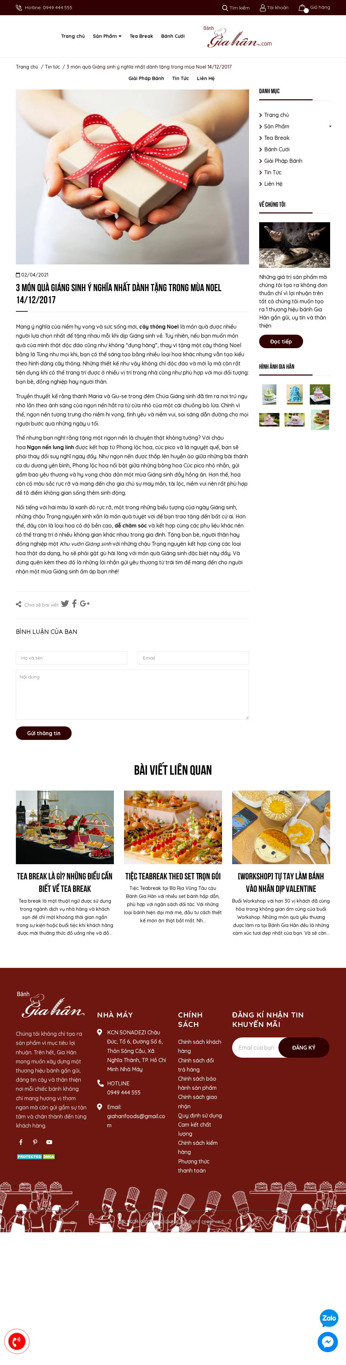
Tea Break (277, 137)
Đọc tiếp (281, 341)
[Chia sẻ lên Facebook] (75, 604)
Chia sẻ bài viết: (41, 605)
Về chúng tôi (272, 204)
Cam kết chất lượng (194, 1129)
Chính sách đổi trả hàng (196, 1065)
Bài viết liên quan (173, 768)
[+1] (85, 604)
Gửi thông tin (43, 733)
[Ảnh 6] (320, 420)
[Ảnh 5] (295, 420)
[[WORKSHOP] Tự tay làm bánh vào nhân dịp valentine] (281, 827)
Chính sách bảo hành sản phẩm (197, 1083)
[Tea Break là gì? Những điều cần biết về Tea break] (65, 827)
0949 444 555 (124, 1092)
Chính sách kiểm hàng (198, 1147)
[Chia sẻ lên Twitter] (66, 604)
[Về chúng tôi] (294, 245)
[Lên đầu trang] (334, 1299)
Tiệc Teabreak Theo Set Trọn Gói (173, 875)
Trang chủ (276, 114)
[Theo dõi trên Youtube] (49, 1142)
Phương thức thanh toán (193, 1166)
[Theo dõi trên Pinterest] (35, 1142)
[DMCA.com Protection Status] (36, 1156)
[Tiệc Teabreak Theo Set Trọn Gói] (173, 827)
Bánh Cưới (277, 149)
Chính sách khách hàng (199, 1046)
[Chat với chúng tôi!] (328, 1342)
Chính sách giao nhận (197, 1101)
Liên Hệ (273, 183)
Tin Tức (272, 172)
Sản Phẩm (276, 126)
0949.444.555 (57, 7)
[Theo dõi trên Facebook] (21, 1142)
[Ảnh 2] (295, 394)
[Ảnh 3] (320, 394)
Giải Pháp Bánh (283, 160)
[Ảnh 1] (269, 394)
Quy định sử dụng (200, 1115)
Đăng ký (304, 1047)
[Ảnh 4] (269, 420)
